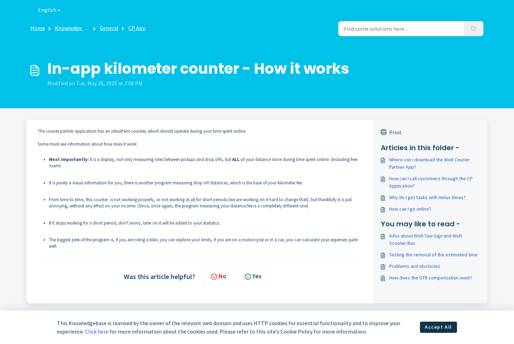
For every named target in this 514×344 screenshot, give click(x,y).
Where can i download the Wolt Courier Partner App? (429, 163)
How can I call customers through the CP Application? (431, 182)
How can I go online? (410, 209)
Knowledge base (74, 27)
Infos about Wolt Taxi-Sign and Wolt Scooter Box (425, 239)
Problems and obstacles (414, 266)
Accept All (438, 327)
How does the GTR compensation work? (430, 278)
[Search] (474, 28)
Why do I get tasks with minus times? (427, 197)
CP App (136, 27)
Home (37, 27)
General (109, 27)
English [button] (47, 9)
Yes (257, 276)
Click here (96, 331)
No (222, 276)
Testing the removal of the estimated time (433, 254)
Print (395, 132)
